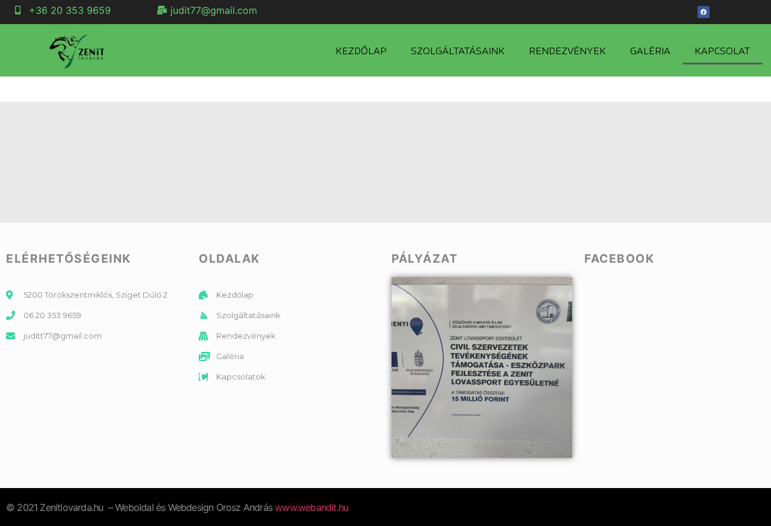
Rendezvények (567, 50)
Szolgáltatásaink (458, 50)
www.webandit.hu (311, 507)
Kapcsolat (723, 50)
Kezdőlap (361, 50)
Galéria (650, 50)
